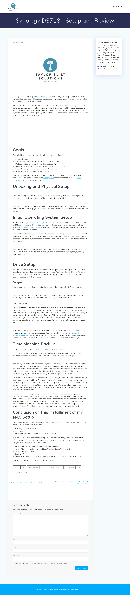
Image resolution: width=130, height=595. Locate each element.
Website (16, 555)
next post (51, 460)
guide (38, 349)
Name (15, 539)
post (58, 175)
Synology (58, 467)
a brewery (43, 96)
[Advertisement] (50, 132)
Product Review (18, 42)
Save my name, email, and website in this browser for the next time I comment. (42, 564)
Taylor (17, 472)
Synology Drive (48, 178)
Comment (17, 514)
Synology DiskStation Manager (31, 227)
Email (15, 547)
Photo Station (33, 467)
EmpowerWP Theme (85, 590)
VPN (78, 467)
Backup (16, 467)
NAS (23, 467)
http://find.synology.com (38, 222)
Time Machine (69, 467)
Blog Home (117, 7)
